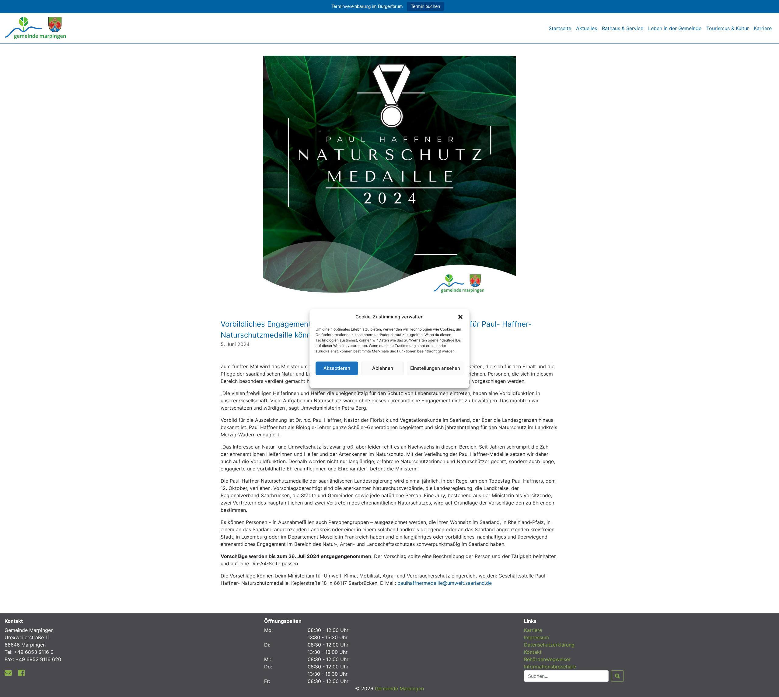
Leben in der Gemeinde (674, 28)
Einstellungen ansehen (435, 368)
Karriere (763, 28)
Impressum (536, 637)
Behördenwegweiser (547, 659)
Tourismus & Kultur (727, 28)
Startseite (560, 28)
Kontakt (533, 652)
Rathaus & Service (622, 28)
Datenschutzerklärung (390, 380)
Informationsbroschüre (550, 667)
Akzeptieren (336, 368)
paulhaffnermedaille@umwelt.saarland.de (444, 583)
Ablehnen (382, 368)
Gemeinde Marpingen (399, 688)
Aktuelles (586, 28)
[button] (460, 317)
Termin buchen (425, 6)
